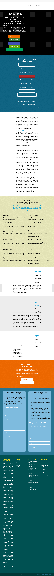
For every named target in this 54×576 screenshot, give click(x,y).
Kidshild (42, 468)
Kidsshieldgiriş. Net (44, 465)
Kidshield (42, 462)
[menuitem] (30, 6)
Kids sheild (43, 466)
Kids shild (43, 461)
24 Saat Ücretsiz (19, 461)
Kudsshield (43, 472)
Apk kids (42, 473)
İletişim (17, 463)
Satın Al (17, 466)
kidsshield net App (44, 475)
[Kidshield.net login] (1, 288)
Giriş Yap (17, 462)
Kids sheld (43, 463)
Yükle (17, 468)
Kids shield (18, 465)
